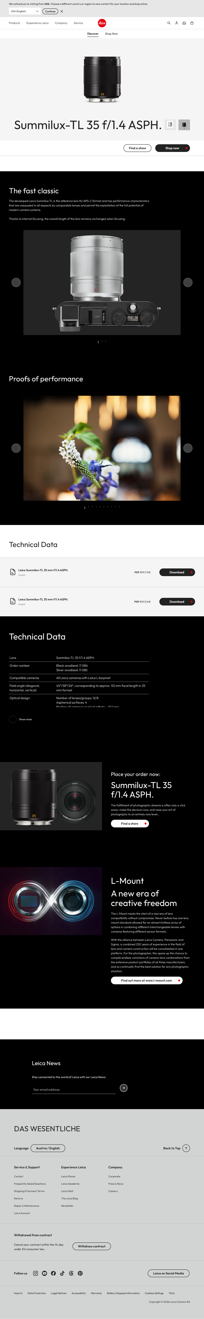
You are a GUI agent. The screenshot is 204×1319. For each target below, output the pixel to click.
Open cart (192, 23)
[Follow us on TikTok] (62, 1273)
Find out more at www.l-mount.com (146, 980)
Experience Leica (37, 23)
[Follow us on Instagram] (35, 1273)
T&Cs (172, 1293)
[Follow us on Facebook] (53, 1273)
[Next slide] (183, 282)
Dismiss (62, 11)
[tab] (98, 342)
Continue (50, 11)
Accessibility (79, 1293)
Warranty (96, 1293)
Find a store (184, 23)
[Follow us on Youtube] (44, 1273)
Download (177, 572)
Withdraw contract (92, 1246)
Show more (25, 719)
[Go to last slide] (20, 282)
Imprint (18, 1293)
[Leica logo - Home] (102, 23)
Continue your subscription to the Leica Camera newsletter (123, 1088)
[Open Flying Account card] (176, 23)
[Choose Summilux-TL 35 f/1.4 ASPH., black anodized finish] (184, 125)
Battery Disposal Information (123, 1293)
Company (61, 23)
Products (14, 23)
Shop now (172, 148)
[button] (186, 1148)
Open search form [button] (169, 23)
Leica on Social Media (168, 1273)
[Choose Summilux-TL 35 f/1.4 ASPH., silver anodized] (170, 125)
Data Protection (37, 1293)
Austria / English (48, 1148)
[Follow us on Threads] (71, 1273)
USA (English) (18, 11)
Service (78, 23)
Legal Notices (58, 1293)
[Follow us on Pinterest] (80, 1273)
